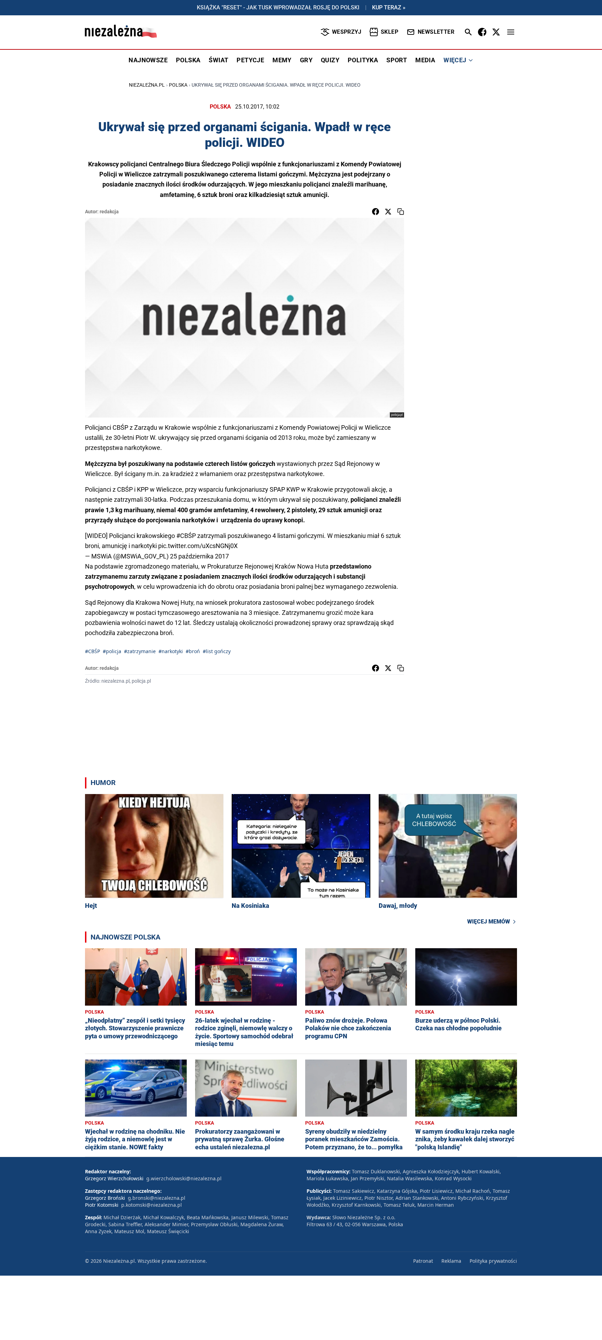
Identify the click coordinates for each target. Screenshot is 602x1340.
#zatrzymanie (140, 651)
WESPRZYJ (346, 32)
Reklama (451, 1261)
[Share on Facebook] (375, 211)
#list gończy (217, 651)
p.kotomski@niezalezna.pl (151, 1205)
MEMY (282, 60)
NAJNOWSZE (148, 60)
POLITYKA (363, 60)
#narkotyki (171, 651)
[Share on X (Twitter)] (388, 211)
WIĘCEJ (454, 60)
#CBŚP (186, 535)
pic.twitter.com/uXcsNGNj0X (198, 545)
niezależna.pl (147, 85)
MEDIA (425, 60)
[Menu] (510, 32)
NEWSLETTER (436, 32)
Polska (178, 85)
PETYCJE (250, 60)
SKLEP (389, 32)
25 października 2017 (199, 556)
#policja (112, 651)
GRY (306, 60)
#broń (193, 651)
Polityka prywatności (493, 1261)
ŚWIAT (218, 60)
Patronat (423, 1261)
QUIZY (330, 60)
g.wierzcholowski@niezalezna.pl (184, 1178)
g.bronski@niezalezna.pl (156, 1198)
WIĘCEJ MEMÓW (488, 921)
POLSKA (188, 60)
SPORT (396, 60)
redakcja (109, 211)
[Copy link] (400, 211)
